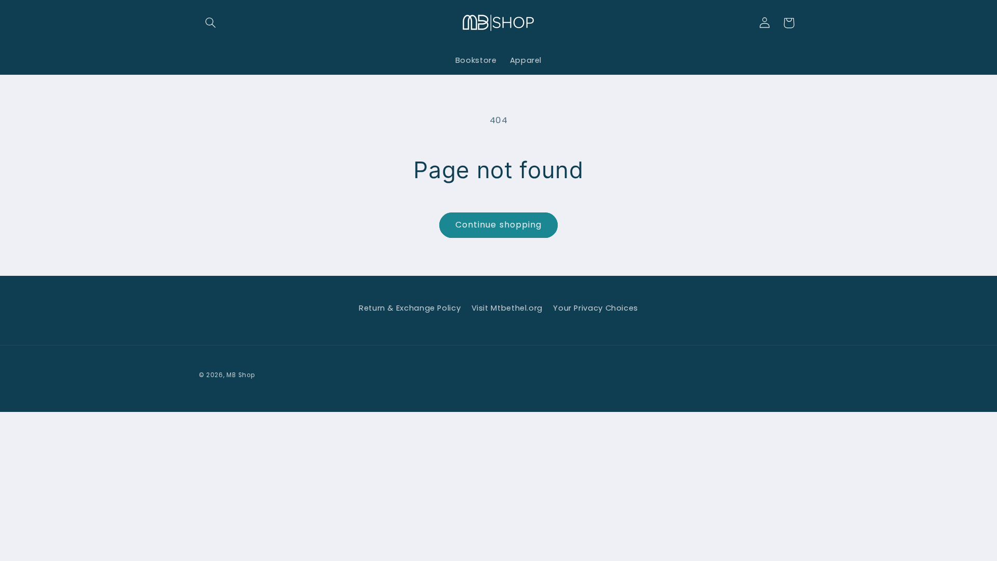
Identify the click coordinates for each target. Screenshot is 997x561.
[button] (211, 23)
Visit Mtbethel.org (507, 308)
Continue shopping (498, 225)
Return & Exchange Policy (410, 308)
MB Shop (240, 375)
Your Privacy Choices (595, 308)
